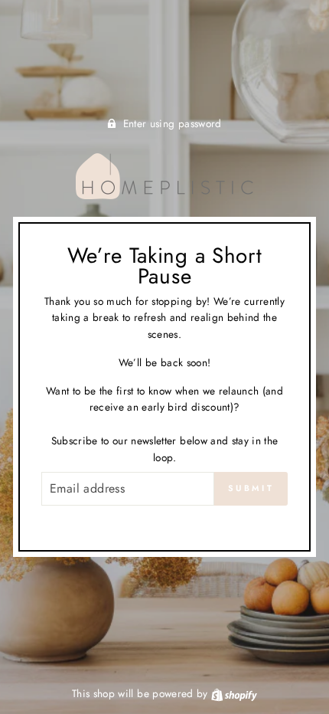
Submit (251, 488)
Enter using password (172, 123)
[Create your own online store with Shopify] (234, 693)
